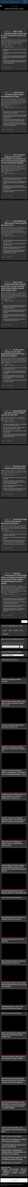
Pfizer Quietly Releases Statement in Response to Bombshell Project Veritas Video (14, 112)
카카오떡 (4, 1169)
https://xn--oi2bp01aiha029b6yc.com (12, 596)
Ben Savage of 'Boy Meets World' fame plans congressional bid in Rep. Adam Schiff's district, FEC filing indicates (14, 377)
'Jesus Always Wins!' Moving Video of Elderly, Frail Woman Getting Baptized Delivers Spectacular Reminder (14, 311)
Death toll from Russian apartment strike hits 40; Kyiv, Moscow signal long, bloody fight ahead (14, 541)
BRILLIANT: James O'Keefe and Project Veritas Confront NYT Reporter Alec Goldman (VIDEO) (14, 120)
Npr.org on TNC (17, 46)
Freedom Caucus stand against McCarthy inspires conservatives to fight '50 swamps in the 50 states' (13, 819)
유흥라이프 (6, 1171)
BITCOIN (16, 630)
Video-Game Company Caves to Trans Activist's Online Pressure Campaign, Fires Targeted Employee (14, 610)
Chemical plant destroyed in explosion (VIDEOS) (14, 543)
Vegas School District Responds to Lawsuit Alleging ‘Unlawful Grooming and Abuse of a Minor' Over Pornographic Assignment (15, 307)
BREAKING (5, 634)
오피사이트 (23, 589)
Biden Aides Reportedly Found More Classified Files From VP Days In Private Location (15, 425)
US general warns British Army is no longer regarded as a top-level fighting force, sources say (14, 796)
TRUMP (4, 630)
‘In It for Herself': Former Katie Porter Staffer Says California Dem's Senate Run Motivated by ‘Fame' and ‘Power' (14, 372)
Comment (3, 46)
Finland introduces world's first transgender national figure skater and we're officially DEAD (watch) (14, 599)
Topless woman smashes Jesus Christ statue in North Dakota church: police (14, 1129)
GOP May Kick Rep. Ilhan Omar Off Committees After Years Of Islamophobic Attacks (14, 247)
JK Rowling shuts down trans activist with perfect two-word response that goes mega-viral (14, 606)
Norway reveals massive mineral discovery (14, 467)
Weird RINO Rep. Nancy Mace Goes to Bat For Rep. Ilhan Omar (14, 223)
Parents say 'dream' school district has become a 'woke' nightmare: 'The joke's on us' (14, 319)
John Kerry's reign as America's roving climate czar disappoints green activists (14, 534)
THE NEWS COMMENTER (9, 2)
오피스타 (23, 1169)
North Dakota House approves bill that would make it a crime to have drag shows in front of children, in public (15, 182)
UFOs (21, 630)
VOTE (6, 31)
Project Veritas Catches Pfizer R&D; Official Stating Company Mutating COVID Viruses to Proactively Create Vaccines (15, 116)
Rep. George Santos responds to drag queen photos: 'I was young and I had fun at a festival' (15, 178)
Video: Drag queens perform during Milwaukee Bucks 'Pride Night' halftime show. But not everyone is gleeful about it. (15, 187)
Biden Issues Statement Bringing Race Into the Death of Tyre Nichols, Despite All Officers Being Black (13, 1080)
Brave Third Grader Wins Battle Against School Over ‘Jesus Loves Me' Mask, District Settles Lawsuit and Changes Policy (13, 286)
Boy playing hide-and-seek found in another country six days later (14, 413)
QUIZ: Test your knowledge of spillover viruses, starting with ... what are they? (12, 843)
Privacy (5, 1185)
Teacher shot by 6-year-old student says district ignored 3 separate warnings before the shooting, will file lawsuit (15, 316)
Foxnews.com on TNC (19, 365)
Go (21, 646)
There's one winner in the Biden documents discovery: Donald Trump (13, 486)
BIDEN (10, 630)
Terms (1, 1185)
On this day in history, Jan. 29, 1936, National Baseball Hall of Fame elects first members (13, 353)
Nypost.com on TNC (18, 421)
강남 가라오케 (14, 1169)
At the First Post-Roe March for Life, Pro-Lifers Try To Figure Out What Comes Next (14, 602)
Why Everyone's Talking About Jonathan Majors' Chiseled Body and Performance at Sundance (14, 1152)
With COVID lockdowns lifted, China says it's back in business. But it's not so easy (14, 34)
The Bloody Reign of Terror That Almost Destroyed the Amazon (14, 521)
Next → (24, 621)
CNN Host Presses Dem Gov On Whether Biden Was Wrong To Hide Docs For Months (14, 428)
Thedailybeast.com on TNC (20, 531)
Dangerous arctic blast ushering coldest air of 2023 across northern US (13, 748)
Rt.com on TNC (17, 475)
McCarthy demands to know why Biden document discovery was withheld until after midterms (14, 489)
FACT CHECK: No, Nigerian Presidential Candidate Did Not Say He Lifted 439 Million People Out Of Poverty (14, 57)
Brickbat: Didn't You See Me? (11, 1163)
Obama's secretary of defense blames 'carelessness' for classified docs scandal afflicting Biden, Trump (14, 772)
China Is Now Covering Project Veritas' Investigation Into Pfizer (12, 94)
